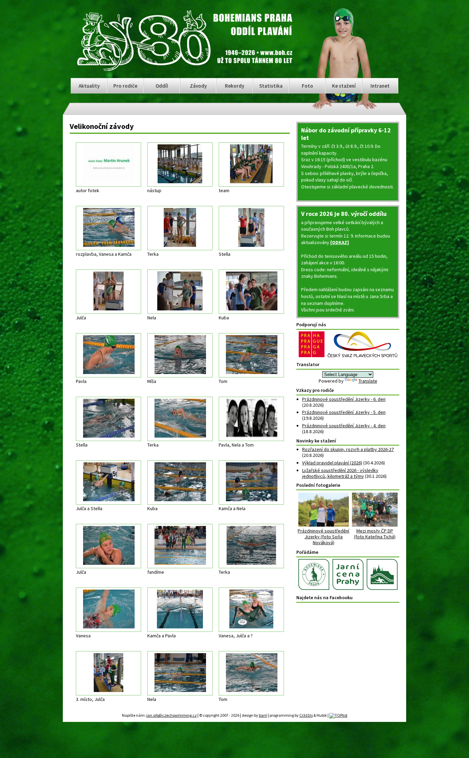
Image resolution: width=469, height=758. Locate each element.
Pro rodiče (125, 86)
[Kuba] (251, 292)
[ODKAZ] (339, 242)
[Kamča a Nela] (251, 482)
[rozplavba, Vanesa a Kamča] (108, 228)
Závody (198, 86)
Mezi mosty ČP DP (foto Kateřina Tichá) (375, 534)
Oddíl (162, 86)
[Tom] (251, 355)
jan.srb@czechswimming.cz (171, 715)
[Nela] (180, 292)
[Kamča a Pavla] (180, 609)
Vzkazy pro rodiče (315, 390)
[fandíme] (180, 546)
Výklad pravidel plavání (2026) (332, 463)
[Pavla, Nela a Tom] (251, 419)
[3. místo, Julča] (108, 673)
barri (263, 715)
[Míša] (180, 355)
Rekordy (234, 86)
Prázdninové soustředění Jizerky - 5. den (344, 412)
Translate (367, 381)
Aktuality (89, 86)
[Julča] (108, 292)
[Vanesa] (108, 609)
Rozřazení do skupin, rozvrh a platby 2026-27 (348, 449)
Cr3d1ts (306, 715)
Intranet (380, 86)
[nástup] (180, 164)
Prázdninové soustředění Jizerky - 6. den (344, 399)
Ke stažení (344, 86)
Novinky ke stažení (316, 441)
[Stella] (251, 228)
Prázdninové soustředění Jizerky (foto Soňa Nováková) (323, 536)
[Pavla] (108, 355)
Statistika (271, 86)
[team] (251, 164)
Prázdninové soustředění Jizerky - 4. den (344, 425)
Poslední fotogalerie (318, 485)
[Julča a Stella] (108, 482)
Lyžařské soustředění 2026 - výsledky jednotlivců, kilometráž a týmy (340, 473)
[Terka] (180, 228)
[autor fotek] (108, 164)
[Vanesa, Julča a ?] (251, 609)
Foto (307, 86)
